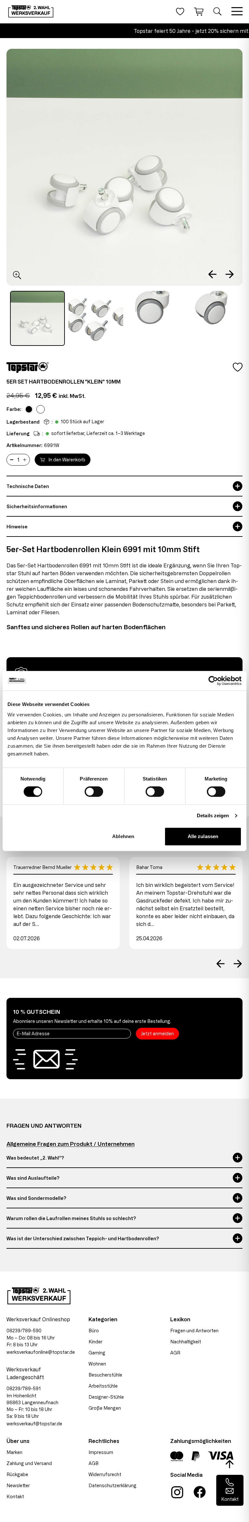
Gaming (97, 1352)
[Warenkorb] (199, 11)
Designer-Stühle (106, 1396)
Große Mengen (105, 1408)
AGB (94, 1463)
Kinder (95, 1341)
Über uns (18, 1441)
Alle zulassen (203, 836)
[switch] (94, 791)
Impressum (101, 1452)
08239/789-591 (23, 1388)
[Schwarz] (29, 409)
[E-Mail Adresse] (72, 1034)
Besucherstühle (105, 1374)
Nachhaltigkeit (185, 1341)
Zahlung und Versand (29, 1463)
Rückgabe (17, 1474)
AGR (175, 1352)
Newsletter (18, 1485)
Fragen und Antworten (194, 1330)
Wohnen (97, 1363)
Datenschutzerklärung (112, 1485)
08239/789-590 (24, 1330)
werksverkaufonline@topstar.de (40, 1352)
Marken (14, 1452)
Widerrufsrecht (105, 1474)
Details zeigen (213, 815)
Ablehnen (123, 836)
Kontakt (15, 1496)
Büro (94, 1330)
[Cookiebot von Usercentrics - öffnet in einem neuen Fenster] (213, 681)
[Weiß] (40, 409)
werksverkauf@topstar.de (34, 1423)
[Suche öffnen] (217, 11)
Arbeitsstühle (103, 1385)
